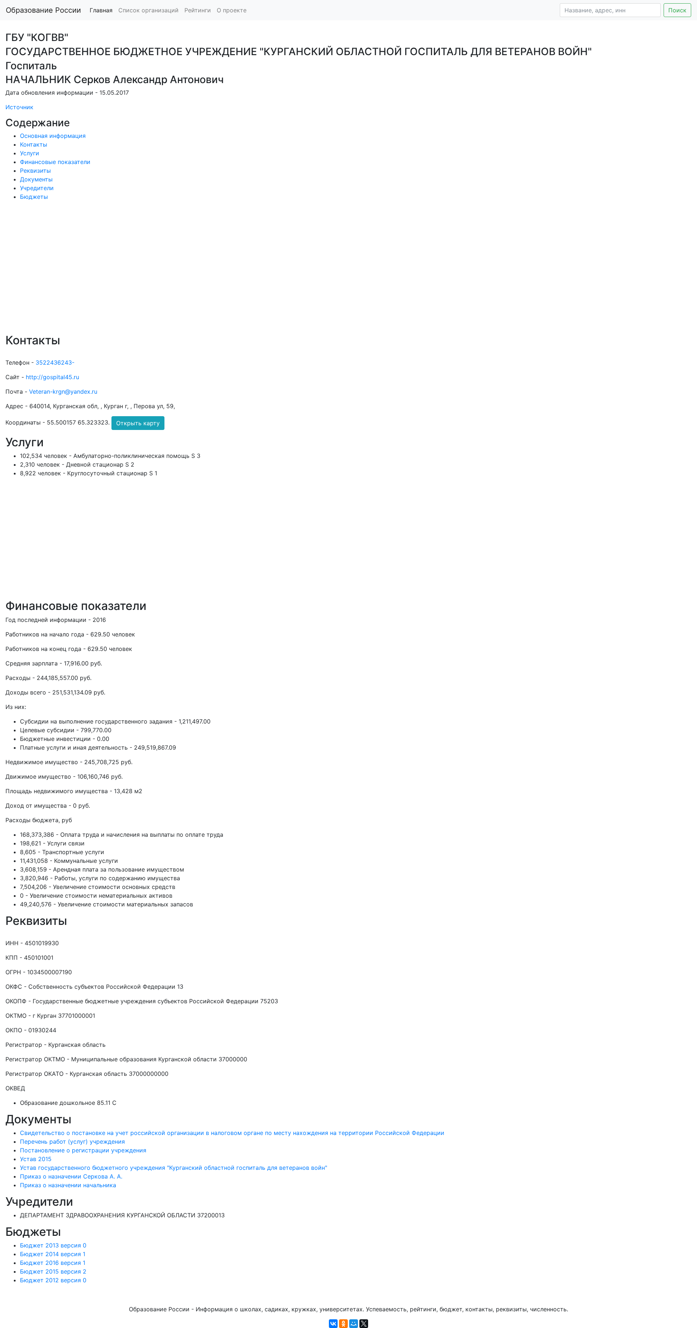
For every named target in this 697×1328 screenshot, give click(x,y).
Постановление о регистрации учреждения (83, 1150)
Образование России (43, 10)
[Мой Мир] (353, 1323)
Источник (19, 107)
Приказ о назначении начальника (68, 1185)
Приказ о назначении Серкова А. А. (71, 1176)
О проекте (231, 10)
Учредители (37, 188)
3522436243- (55, 362)
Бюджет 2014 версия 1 (52, 1254)
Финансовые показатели (55, 161)
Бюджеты (34, 196)
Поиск (677, 10)
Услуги (29, 153)
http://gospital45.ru (52, 377)
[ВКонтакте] (333, 1323)
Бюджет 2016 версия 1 (52, 1262)
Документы (36, 179)
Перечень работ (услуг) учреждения (72, 1141)
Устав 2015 (36, 1159)
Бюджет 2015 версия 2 (53, 1271)
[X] (363, 1323)
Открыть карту (138, 423)
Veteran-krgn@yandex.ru (63, 391)
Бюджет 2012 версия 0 (53, 1280)
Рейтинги (197, 10)
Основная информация (53, 135)
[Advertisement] (223, 272)
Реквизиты (35, 170)
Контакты (33, 144)
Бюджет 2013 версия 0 (53, 1245)
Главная (101, 10)
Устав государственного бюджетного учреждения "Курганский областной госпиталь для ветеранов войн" (173, 1167)
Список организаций (148, 10)
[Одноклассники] (343, 1323)
